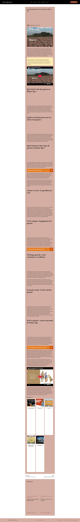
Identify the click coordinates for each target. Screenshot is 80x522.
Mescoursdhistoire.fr (7, 2)
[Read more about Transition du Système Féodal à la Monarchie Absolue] (33, 497)
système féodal (29, 512)
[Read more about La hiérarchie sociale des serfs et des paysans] (47, 497)
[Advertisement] (40, 18)
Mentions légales (66, 520)
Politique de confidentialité (74, 520)
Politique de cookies (60, 520)
